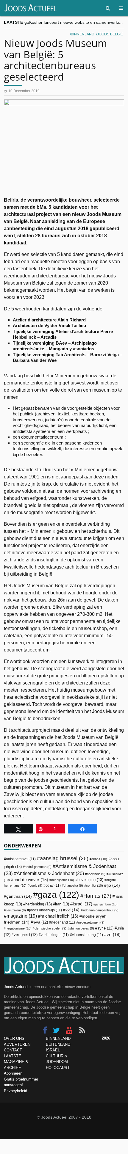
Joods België (110, 34)
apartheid (96, 874)
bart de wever (30, 879)
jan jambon (106, 904)
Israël (82, 903)
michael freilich (59, 916)
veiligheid (26, 934)
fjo (113, 885)
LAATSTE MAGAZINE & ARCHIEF (16, 1062)
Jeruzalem (16, 910)
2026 (106, 1038)
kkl (72, 910)
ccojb (35, 885)
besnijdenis (62, 880)
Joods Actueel (16, 987)
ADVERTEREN (17, 1044)
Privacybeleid (15, 1091)
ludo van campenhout (100, 910)
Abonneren (13, 1073)
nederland (63, 922)
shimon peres (81, 928)
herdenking (38, 904)
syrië (105, 928)
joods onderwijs (45, 910)
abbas (99, 859)
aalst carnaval (21, 859)
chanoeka (73, 885)
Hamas (97, 896)
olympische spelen (50, 928)
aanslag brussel (64, 858)
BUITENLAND (58, 1044)
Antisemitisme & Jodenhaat (50, 873)
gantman (19, 896)
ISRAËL (53, 1050)
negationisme (19, 928)
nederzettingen (91, 922)
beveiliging (90, 879)
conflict (94, 885)
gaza (58, 894)
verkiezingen (55, 935)
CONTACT (13, 1050)
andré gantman (38, 867)
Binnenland (82, 34)
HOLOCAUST (58, 1067)
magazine (22, 916)
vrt (114, 934)
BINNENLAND (58, 1038)
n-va (40, 922)
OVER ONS (14, 1038)
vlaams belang (87, 935)
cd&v (53, 885)
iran (62, 904)
